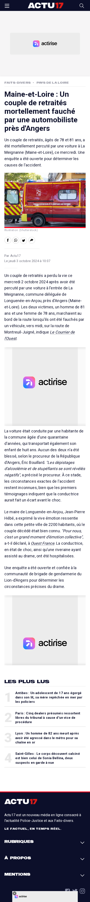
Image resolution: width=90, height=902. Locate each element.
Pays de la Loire (52, 82)
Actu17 (45, 5)
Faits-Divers (17, 82)
